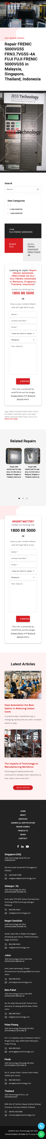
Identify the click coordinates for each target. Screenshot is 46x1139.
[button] (40, 4)
